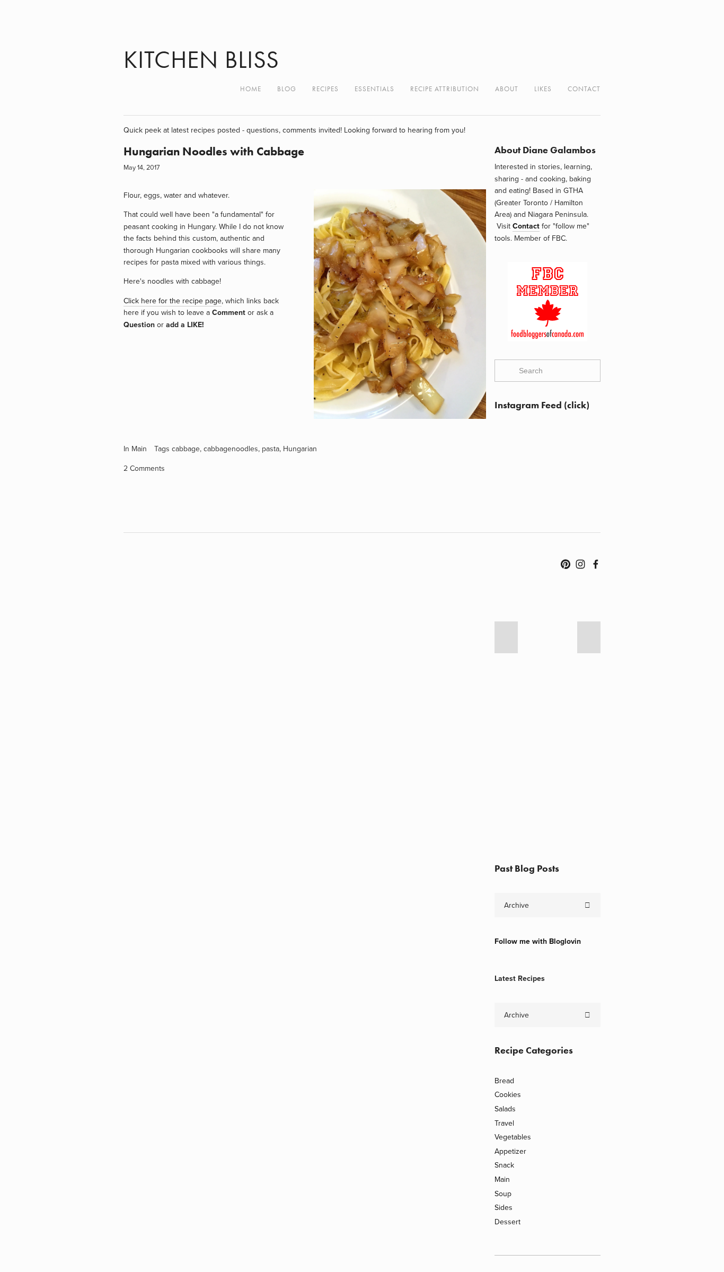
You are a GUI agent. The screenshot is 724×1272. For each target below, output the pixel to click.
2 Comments (144, 468)
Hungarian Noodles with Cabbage (213, 151)
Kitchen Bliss (201, 59)
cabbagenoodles (231, 448)
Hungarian (300, 448)
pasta (270, 448)
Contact (584, 89)
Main (139, 448)
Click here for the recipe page (172, 300)
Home (250, 89)
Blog (286, 89)
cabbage (186, 448)
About (506, 89)
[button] (506, 637)
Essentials (374, 89)
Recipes (325, 89)
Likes (543, 89)
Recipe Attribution (444, 89)
